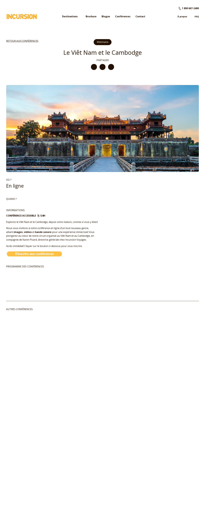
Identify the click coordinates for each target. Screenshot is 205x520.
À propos (182, 16)
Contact (140, 16)
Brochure (91, 16)
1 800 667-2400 (190, 8)
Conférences (122, 16)
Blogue (106, 16)
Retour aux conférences (22, 41)
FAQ (197, 16)
